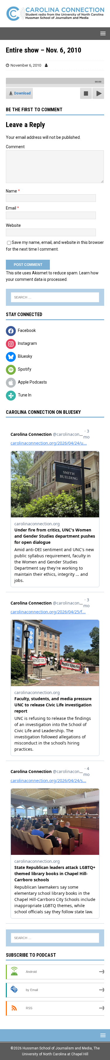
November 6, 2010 (26, 65)
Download (22, 93)
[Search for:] (55, 297)
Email (11, 208)
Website (13, 225)
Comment (15, 146)
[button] (102, 33)
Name (12, 191)
